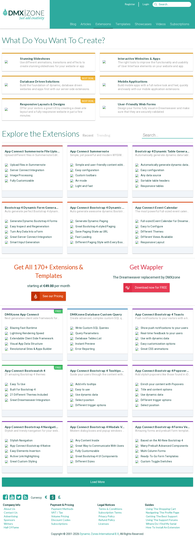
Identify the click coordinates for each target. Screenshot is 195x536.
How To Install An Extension (163, 527)
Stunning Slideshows (35, 58)
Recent (88, 135)
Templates (122, 24)
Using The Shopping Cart (161, 508)
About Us (9, 508)
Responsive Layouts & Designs (42, 104)
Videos (161, 24)
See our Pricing (53, 296)
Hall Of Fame (11, 527)
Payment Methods (62, 508)
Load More (97, 482)
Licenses (103, 523)
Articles (86, 24)
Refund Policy (106, 520)
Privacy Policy (106, 516)
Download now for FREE (151, 287)
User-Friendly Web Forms (137, 104)
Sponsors (9, 520)
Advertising (11, 516)
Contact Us (11, 512)
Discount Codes (60, 520)
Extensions (103, 24)
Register (130, 4)
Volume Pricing (60, 516)
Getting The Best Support (161, 516)
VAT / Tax (57, 512)
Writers (8, 523)
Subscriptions (179, 24)
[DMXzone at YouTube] (12, 497)
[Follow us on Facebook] (5, 497)
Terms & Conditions (110, 508)
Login (146, 4)
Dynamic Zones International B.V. (99, 533)
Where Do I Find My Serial (161, 523)
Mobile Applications (132, 81)
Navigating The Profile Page (162, 512)
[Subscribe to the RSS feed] (25, 497)
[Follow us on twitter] (18, 497)
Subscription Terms (110, 512)
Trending (103, 135)
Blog (73, 24)
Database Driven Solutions (39, 81)
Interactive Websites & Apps (139, 58)
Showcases (143, 24)
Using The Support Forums (162, 520)
